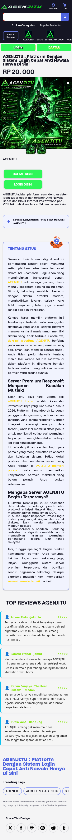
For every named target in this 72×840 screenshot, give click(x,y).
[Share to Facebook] (21, 827)
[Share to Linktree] (31, 827)
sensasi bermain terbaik (24, 581)
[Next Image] (69, 113)
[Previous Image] (3, 113)
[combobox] (32, 17)
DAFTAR (54, 47)
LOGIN (17, 47)
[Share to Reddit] (53, 827)
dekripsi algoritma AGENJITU (29, 340)
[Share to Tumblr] (64, 827)
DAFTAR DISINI (23, 174)
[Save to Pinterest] (42, 827)
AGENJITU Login (20, 401)
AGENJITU (15, 282)
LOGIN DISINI (23, 184)
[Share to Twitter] (10, 827)
